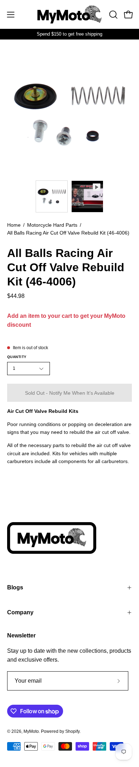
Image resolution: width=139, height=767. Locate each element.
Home (14, 225)
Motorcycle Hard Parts (52, 225)
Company (20, 612)
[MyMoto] (69, 14)
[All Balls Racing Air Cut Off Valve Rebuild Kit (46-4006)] (52, 196)
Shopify (72, 731)
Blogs (15, 587)
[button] (113, 15)
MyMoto (31, 731)
